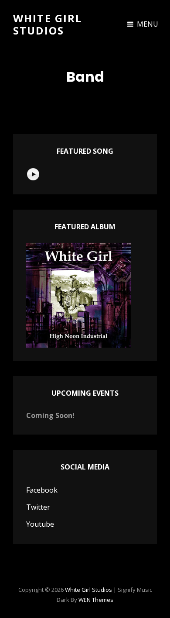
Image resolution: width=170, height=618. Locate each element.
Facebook (42, 490)
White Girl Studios (47, 24)
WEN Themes (95, 600)
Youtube (40, 524)
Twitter (38, 507)
